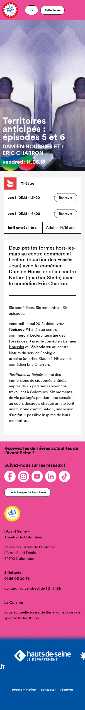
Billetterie (52, 10)
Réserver (66, 197)
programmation (24, 689)
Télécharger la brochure (27, 492)
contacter (48, 689)
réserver (66, 689)
